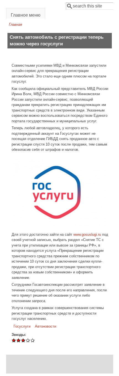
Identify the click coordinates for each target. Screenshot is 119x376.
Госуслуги (22, 326)
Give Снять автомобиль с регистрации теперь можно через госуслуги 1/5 (14, 340)
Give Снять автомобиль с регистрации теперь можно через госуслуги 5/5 (32, 340)
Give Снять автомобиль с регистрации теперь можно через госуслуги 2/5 (18, 340)
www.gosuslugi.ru (87, 234)
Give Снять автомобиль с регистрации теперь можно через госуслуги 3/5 (23, 340)
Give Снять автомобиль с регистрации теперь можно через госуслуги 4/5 (28, 340)
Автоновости (45, 326)
